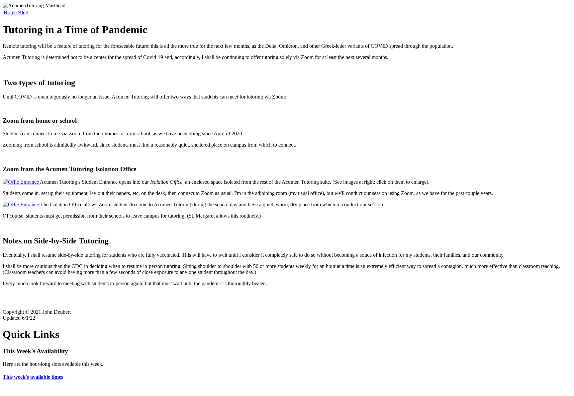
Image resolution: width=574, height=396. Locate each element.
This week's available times (33, 377)
